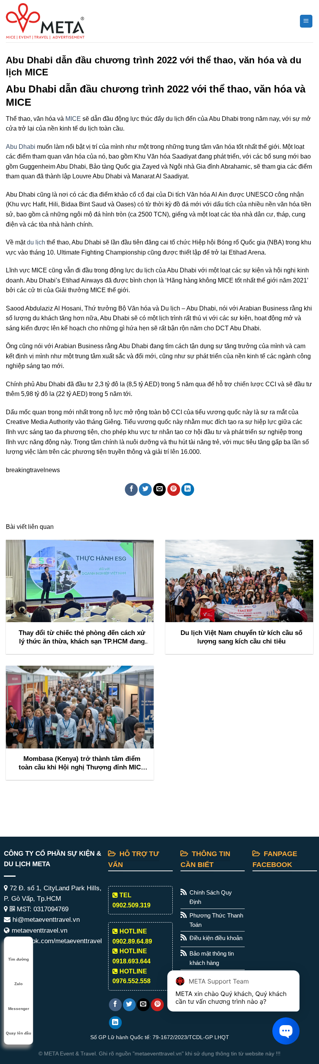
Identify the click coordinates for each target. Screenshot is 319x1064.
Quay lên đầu (18, 1033)
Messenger (18, 1008)
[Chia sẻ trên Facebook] (131, 489)
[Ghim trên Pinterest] (173, 489)
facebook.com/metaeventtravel (56, 941)
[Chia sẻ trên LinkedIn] (187, 489)
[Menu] (306, 21)
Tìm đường (18, 959)
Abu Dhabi (20, 146)
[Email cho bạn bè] (159, 489)
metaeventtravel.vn (38, 930)
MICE (73, 118)
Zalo (18, 984)
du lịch (36, 242)
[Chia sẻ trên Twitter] (145, 489)
